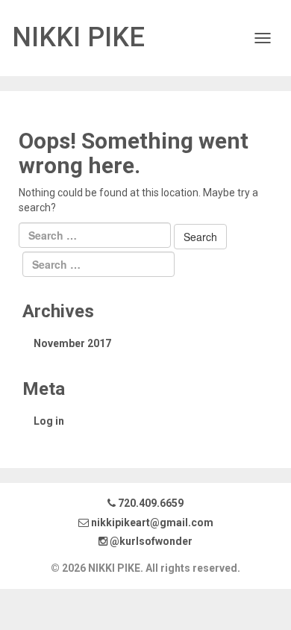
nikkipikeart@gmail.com (152, 522)
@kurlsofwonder (150, 541)
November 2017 (72, 343)
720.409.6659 (150, 503)
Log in (49, 421)
